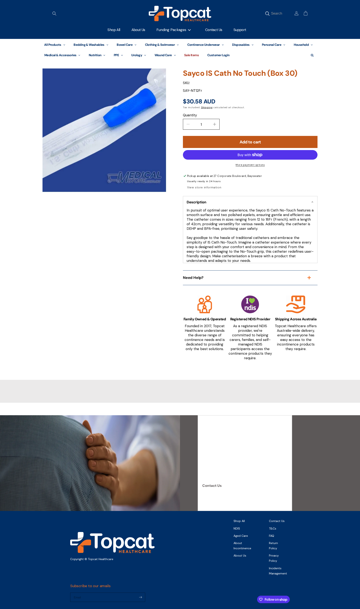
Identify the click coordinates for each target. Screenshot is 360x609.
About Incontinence (242, 545)
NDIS (237, 528)
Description (196, 202)
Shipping (207, 107)
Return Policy (273, 545)
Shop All (239, 521)
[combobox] (281, 13)
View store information (204, 187)
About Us (240, 555)
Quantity (190, 115)
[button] (54, 13)
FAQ (271, 536)
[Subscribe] (140, 597)
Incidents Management (278, 570)
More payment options (250, 165)
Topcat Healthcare (100, 559)
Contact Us (212, 485)
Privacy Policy (274, 558)
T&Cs (272, 528)
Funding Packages (171, 29)
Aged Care (241, 536)
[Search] (267, 13)
